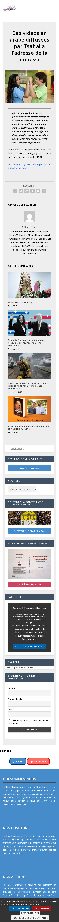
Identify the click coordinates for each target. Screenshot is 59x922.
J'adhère (17, 761)
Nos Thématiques (29, 468)
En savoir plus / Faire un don (29, 531)
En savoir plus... (21, 804)
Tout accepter (19, 908)
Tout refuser (41, 908)
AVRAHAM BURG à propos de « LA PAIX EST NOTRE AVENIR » (29, 427)
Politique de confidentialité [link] (30, 917)
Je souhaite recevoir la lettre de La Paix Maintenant (28, 722)
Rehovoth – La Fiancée (20, 302)
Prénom (11, 688)
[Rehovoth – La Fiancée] (29, 285)
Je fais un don (38, 761)
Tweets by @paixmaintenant (19, 667)
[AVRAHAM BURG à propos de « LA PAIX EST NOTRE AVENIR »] (29, 409)
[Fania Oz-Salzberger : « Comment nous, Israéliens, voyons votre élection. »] (29, 323)
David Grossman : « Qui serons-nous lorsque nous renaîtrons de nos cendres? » (28, 386)
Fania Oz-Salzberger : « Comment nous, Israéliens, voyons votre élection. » (26, 343)
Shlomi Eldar (29, 227)
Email (10, 709)
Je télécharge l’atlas (29, 584)
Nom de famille (15, 699)
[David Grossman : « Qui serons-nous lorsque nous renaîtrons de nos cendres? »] (29, 366)
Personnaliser (30, 913)
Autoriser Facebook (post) (29, 646)
